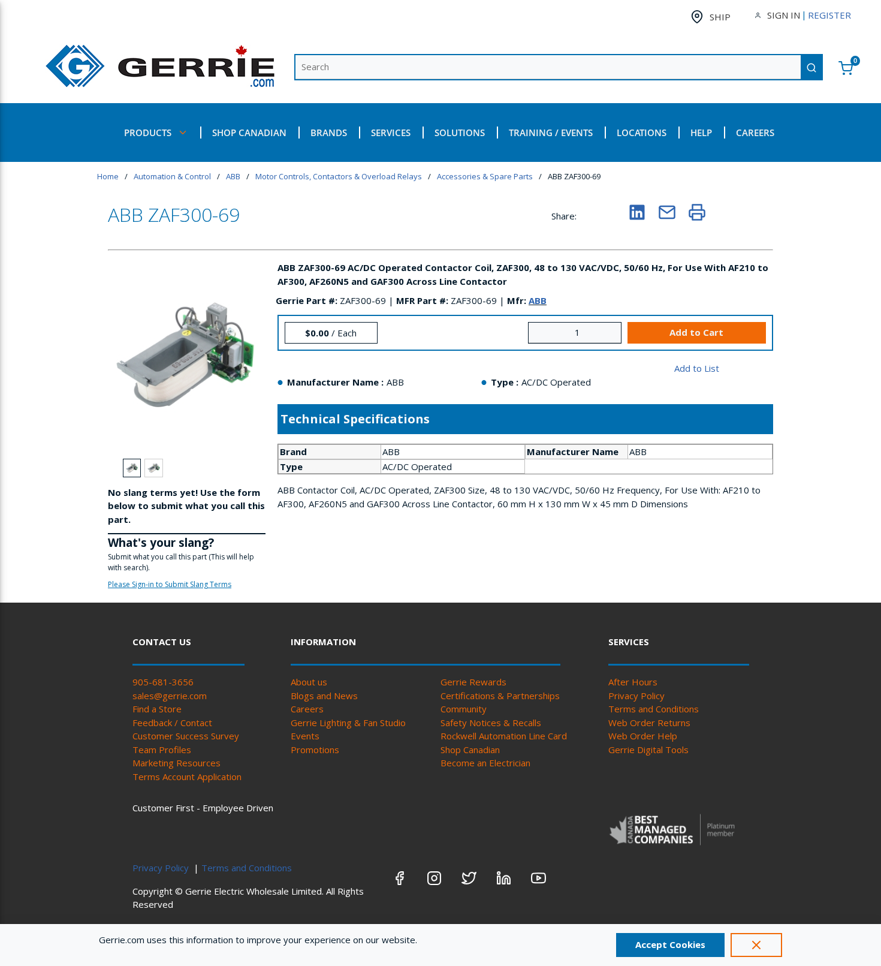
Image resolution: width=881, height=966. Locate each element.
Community (464, 709)
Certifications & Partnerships (500, 696)
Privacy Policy (636, 696)
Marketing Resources (176, 763)
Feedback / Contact (172, 723)
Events (305, 736)
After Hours (632, 682)
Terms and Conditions (653, 709)
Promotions (315, 750)
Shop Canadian (470, 750)
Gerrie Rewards (473, 682)
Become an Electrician (485, 763)
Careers (307, 709)
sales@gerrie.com (169, 696)
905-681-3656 (163, 682)
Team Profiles (161, 750)
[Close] (756, 945)
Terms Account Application (187, 777)
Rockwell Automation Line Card (504, 736)
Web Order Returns (649, 723)
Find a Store (157, 709)
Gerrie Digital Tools (648, 750)
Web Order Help (642, 736)
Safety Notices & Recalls (491, 723)
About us (309, 682)
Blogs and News (324, 696)
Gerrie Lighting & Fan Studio (348, 723)
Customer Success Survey (185, 736)
